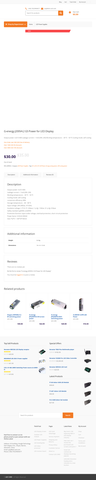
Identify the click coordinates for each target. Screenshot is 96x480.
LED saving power (62, 166)
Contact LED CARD (54, 454)
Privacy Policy (53, 445)
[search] (60, 13)
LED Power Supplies (23, 166)
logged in (20, 275)
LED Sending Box (39, 443)
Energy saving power (51, 166)
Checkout (81, 438)
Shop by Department (16, 24)
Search (68, 415)
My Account (82, 2)
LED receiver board (40, 451)
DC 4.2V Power (41, 166)
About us (51, 451)
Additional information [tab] (30, 175)
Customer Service (54, 448)
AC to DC (34, 166)
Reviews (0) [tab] (49, 175)
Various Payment (54, 436)
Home (31, 24)
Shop (80, 431)
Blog (60, 2)
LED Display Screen (40, 431)
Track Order (73, 2)
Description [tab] (11, 175)
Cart (65, 2)
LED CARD (8, 477)
